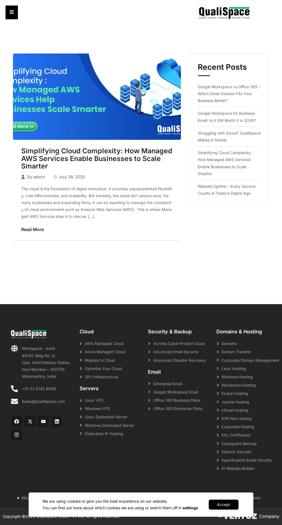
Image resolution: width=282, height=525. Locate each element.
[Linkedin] (57, 421)
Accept (223, 504)
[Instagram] (16, 435)
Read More (32, 229)
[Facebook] (16, 421)
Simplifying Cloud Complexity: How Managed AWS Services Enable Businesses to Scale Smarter (96, 158)
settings (190, 507)
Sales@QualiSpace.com (43, 401)
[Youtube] (43, 421)
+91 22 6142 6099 (39, 388)
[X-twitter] (30, 421)
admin (39, 177)
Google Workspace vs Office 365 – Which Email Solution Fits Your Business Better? (229, 93)
